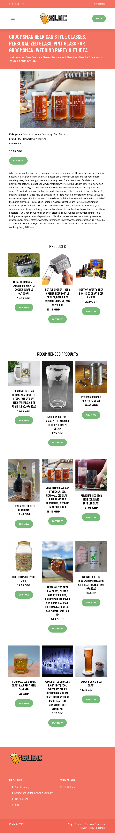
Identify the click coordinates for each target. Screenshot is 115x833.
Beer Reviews (21, 798)
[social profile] (22, 3)
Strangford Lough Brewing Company (33, 792)
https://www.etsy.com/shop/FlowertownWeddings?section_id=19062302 (68, 219)
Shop (99, 18)
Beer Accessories (32, 134)
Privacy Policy (87, 827)
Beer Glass (59, 134)
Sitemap (100, 827)
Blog (16, 804)
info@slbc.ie (99, 3)
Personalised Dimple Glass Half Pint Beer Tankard (24, 685)
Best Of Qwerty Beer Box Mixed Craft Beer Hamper (91, 293)
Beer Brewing (21, 787)
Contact (79, 824)
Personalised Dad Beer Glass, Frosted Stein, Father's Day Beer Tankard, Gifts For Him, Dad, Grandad (24, 398)
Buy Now (18, 160)
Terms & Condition (95, 824)
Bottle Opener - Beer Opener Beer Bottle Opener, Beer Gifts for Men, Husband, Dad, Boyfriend (57, 297)
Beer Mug (47, 134)
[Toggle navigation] (13, 18)
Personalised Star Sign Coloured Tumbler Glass (91, 499)
